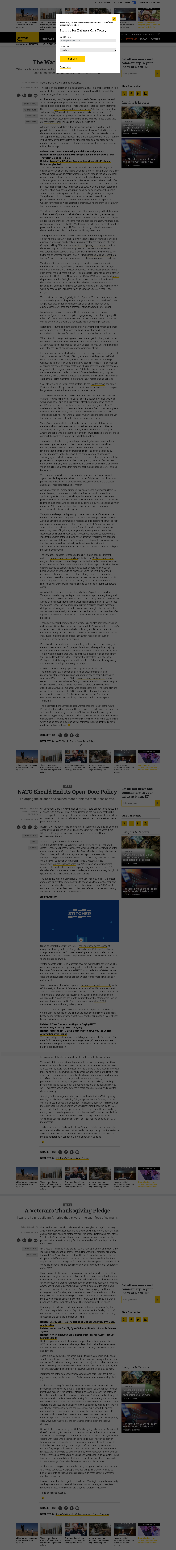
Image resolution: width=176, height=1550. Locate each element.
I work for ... (65, 46)
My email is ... (65, 37)
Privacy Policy (65, 67)
